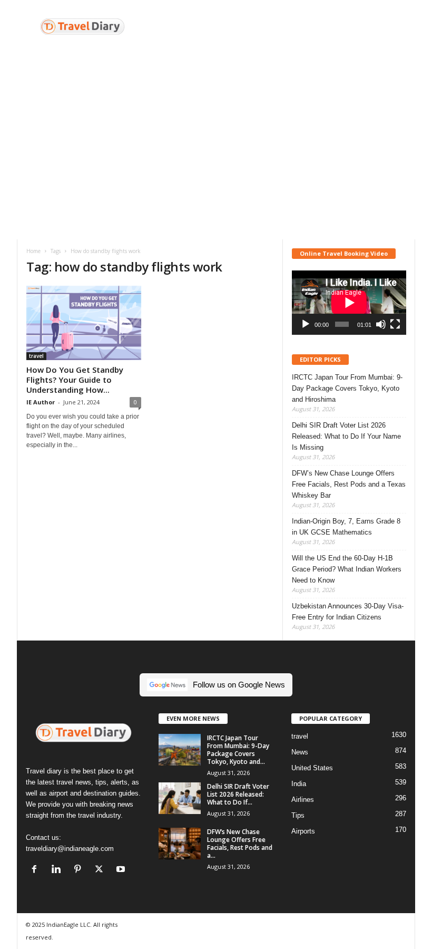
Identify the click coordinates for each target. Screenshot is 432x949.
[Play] (305, 324)
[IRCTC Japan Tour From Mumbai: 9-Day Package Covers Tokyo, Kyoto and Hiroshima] (180, 750)
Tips (298, 815)
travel (36, 356)
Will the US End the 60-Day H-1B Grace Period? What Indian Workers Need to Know (346, 569)
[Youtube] (122, 870)
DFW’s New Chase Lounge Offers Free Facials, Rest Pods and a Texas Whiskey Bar (349, 484)
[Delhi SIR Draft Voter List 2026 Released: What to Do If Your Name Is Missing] (180, 798)
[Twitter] (101, 870)
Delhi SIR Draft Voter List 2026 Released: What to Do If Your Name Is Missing (346, 436)
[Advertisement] (281, 28)
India (298, 784)
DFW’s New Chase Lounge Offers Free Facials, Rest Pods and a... (239, 843)
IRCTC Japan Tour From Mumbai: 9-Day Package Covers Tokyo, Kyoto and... (238, 749)
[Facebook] (36, 870)
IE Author (40, 402)
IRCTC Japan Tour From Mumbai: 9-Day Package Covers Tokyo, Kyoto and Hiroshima (347, 388)
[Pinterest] (80, 870)
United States (312, 768)
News (299, 752)
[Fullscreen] (395, 324)
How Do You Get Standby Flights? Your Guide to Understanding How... (74, 379)
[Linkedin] (58, 870)
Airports (303, 831)
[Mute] (381, 324)
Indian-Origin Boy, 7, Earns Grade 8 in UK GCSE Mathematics (346, 526)
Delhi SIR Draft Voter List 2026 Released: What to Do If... (238, 794)
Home (33, 251)
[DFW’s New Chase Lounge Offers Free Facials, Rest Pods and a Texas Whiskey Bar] (180, 843)
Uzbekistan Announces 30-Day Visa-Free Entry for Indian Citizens (348, 611)
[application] (349, 302)
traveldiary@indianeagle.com (70, 849)
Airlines (302, 799)
